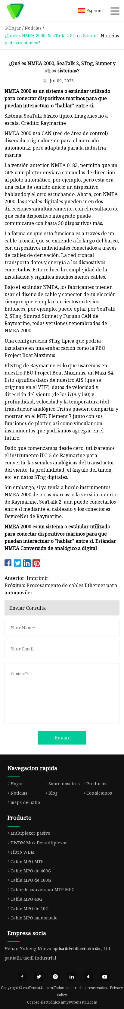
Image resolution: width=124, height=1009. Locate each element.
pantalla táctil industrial (30, 958)
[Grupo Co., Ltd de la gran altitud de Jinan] (23, 10)
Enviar (62, 737)
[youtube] (104, 976)
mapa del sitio (25, 802)
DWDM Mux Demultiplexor (39, 843)
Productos (96, 783)
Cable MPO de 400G (31, 871)
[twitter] (38, 976)
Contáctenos (99, 793)
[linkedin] (71, 976)
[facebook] (22, 976)
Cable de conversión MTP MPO (43, 889)
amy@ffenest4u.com (79, 1002)
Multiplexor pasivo (30, 833)
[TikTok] (88, 976)
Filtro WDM (23, 852)
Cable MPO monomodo (34, 918)
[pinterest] (55, 976)
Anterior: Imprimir (26, 578)
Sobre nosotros (64, 783)
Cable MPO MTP (27, 861)
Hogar (14, 28)
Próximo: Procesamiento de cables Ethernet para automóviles (61, 589)
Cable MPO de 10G (29, 908)
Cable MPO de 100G (31, 880)
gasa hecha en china (76, 948)
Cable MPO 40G (26, 899)
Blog (52, 793)
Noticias (33, 28)
